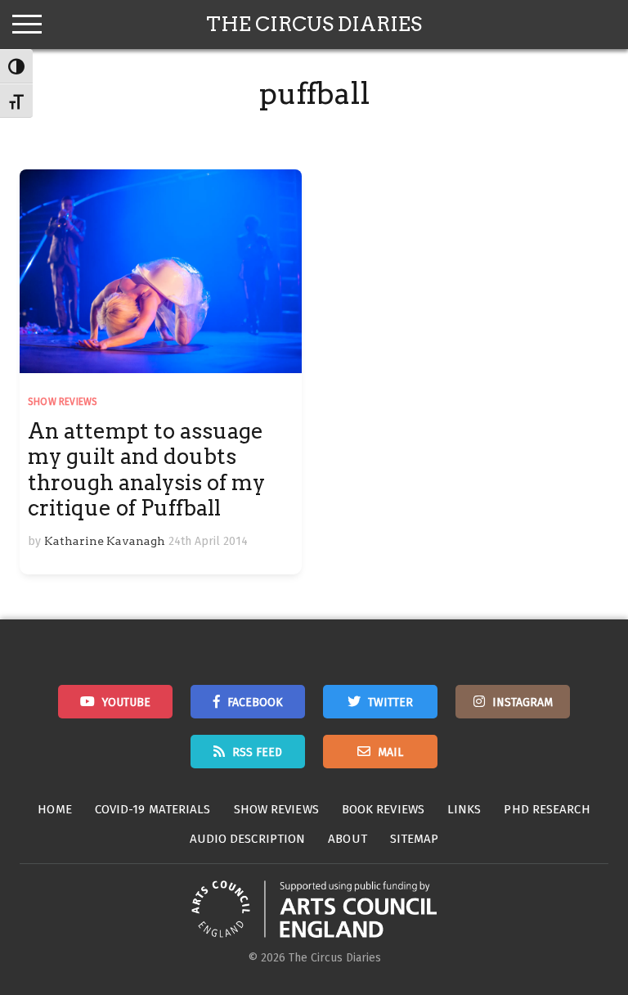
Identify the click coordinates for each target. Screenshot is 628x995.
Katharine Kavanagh (104, 540)
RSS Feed (257, 752)
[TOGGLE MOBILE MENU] (27, 24)
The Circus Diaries (314, 24)
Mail (390, 752)
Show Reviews (62, 401)
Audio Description (248, 838)
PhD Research (547, 809)
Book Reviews (383, 809)
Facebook (255, 702)
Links (464, 809)
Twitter (390, 702)
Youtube (126, 702)
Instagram (522, 702)
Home (54, 809)
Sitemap (414, 838)
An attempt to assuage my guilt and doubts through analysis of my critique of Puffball (146, 469)
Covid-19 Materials (153, 809)
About (347, 838)
